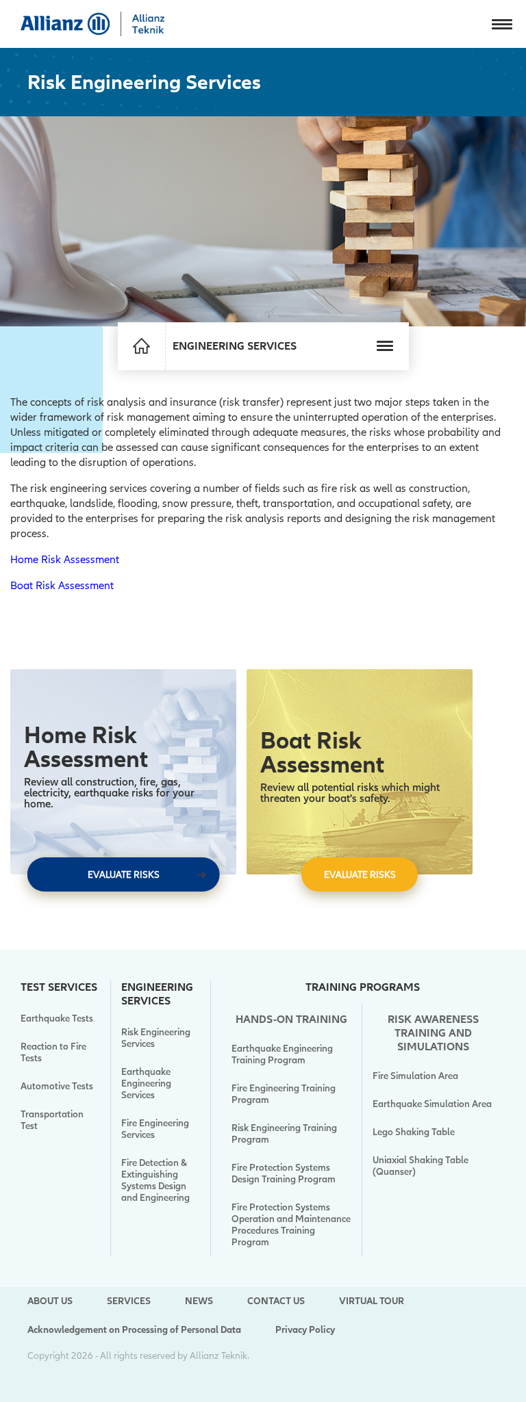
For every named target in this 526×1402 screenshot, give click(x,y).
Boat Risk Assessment (62, 586)
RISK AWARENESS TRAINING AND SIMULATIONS (433, 1033)
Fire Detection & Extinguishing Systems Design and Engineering (155, 1180)
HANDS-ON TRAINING (291, 1019)
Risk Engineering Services (155, 1038)
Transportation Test (52, 1120)
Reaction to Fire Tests (53, 1052)
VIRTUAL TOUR (371, 1301)
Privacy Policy (305, 1330)
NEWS (199, 1301)
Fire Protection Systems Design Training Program (283, 1173)
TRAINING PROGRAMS (362, 987)
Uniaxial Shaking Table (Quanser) (420, 1166)
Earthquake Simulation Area (432, 1104)
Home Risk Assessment (64, 560)
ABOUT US (50, 1301)
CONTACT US (276, 1301)
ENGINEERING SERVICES (157, 994)
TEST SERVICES (59, 987)
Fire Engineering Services (155, 1129)
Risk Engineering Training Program (284, 1133)
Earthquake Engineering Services (146, 1083)
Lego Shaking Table (414, 1132)
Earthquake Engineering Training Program (282, 1054)
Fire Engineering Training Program (283, 1094)
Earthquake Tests (57, 1018)
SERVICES (129, 1301)
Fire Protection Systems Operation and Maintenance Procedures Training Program (291, 1225)
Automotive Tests (57, 1086)
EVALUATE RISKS (124, 875)
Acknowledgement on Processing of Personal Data (134, 1330)
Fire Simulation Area (415, 1076)
